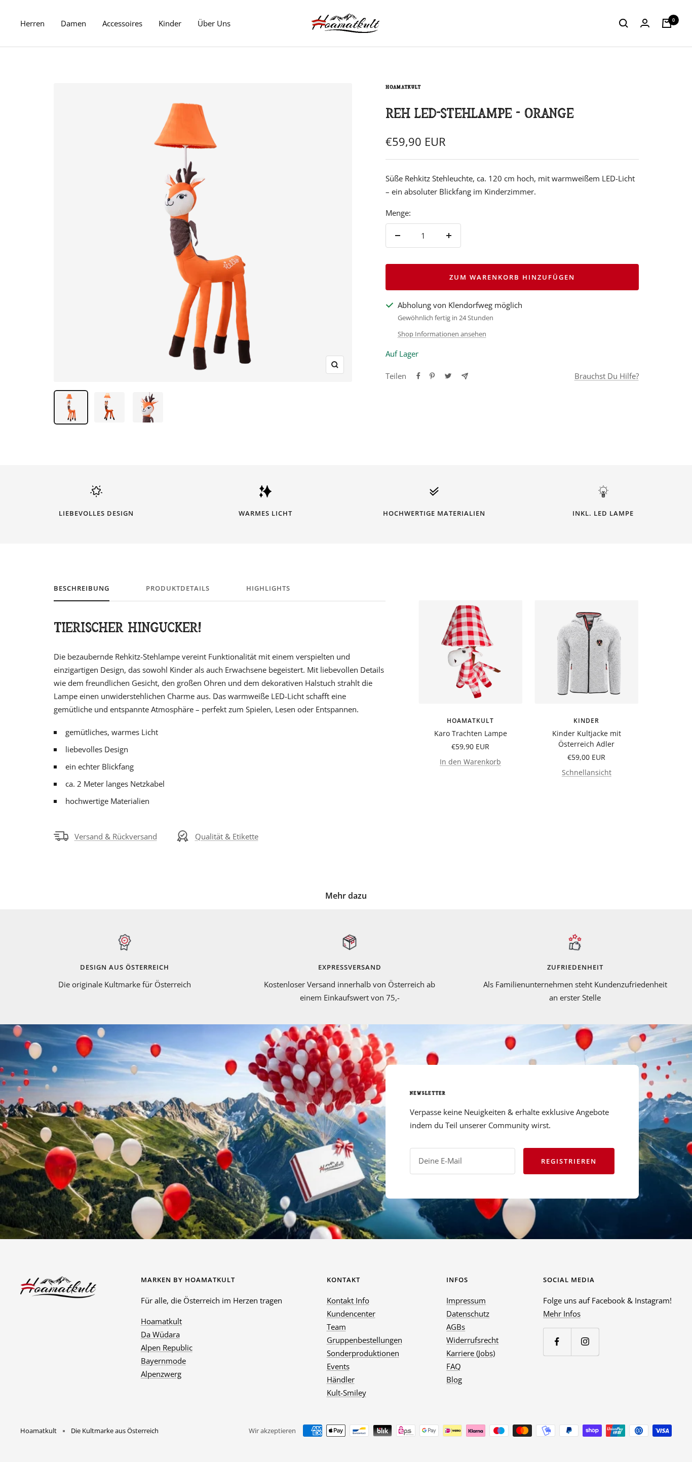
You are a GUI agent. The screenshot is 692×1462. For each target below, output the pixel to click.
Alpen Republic (167, 1347)
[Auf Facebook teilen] (418, 375)
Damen (73, 23)
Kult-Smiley (346, 1393)
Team (336, 1327)
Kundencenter (351, 1314)
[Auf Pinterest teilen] (432, 375)
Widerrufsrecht (472, 1340)
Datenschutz (467, 1314)
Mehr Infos (562, 1314)
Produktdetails (178, 588)
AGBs (455, 1327)
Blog (454, 1379)
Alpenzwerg (161, 1374)
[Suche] (623, 23)
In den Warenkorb (470, 761)
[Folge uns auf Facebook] (557, 1342)
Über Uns (214, 23)
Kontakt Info (348, 1300)
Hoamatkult (403, 87)
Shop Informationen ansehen (442, 333)
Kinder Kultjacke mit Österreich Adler (586, 738)
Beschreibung (81, 588)
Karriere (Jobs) (470, 1353)
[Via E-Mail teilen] (465, 376)
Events (338, 1366)
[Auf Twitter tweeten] (448, 375)
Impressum (466, 1300)
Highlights (268, 588)
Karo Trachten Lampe (470, 733)
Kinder (170, 23)
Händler (341, 1379)
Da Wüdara (160, 1334)
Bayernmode (163, 1361)
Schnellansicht (586, 772)
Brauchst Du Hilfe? (606, 376)
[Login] (644, 23)
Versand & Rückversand (115, 836)
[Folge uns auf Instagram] (585, 1342)
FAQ (453, 1366)
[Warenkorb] (667, 23)
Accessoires (122, 23)
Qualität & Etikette (226, 836)
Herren (32, 23)
